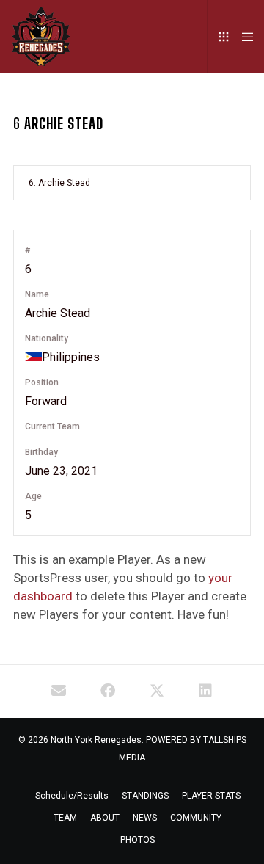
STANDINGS (145, 796)
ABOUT (105, 818)
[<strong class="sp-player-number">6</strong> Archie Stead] (59, 691)
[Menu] (243, 36)
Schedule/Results (72, 796)
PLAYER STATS (211, 796)
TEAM (65, 818)
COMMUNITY (195, 818)
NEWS (145, 818)
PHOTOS (137, 840)
